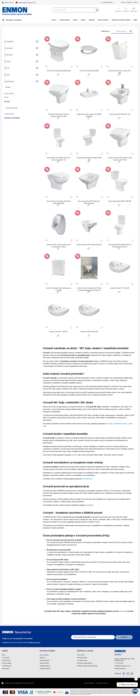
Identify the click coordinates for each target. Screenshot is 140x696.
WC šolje (108, 424)
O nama (123, 2)
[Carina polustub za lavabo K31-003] (120, 50)
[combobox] (73, 10)
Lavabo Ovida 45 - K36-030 (119, 288)
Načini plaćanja (44, 660)
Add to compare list (46, 66)
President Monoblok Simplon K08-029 (89, 159)
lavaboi (74, 455)
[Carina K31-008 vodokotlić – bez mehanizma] (58, 268)
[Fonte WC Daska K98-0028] (89, 50)
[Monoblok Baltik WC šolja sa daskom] (120, 224)
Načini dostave (44, 663)
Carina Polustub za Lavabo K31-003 (119, 72)
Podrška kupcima (45, 668)
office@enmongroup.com (122, 666)
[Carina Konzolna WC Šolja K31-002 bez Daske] (89, 181)
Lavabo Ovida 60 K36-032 (89, 332)
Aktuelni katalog (82, 657)
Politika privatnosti (34, 642)
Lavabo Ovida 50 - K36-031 (58, 332)
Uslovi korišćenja (89, 683)
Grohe (6, 97)
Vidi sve (7, 101)
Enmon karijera (6, 663)
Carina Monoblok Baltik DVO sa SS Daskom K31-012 (119, 246)
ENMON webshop (120, 668)
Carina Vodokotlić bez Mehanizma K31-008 (58, 289)
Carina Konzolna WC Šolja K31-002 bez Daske (89, 202)
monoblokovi (87, 479)
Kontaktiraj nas (6, 666)
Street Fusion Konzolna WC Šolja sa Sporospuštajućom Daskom (89, 289)
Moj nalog (118, 11)
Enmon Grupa (6, 660)
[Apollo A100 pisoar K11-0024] (58, 224)
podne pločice (9, 114)
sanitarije (89, 505)
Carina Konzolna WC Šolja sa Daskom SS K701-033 (58, 115)
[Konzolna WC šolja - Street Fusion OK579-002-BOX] (58, 181)
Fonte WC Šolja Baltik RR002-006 (59, 71)
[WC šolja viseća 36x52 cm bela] (89, 224)
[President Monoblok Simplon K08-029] (89, 137)
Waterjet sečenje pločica (84, 663)
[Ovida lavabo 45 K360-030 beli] (120, 268)
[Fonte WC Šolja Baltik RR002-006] (58, 50)
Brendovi (42, 657)
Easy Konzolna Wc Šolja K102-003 (89, 245)
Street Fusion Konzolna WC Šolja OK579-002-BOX (59, 202)
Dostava (135, 2)
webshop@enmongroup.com (27, 2)
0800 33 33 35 (9, 2)
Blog (3, 655)
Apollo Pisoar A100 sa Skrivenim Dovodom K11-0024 (59, 246)
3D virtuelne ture (82, 660)
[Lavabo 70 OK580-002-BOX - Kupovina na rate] (89, 94)
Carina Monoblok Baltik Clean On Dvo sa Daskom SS (58, 159)
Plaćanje (129, 2)
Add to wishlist (71, 66)
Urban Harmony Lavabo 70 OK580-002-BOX (89, 115)
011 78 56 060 (119, 663)
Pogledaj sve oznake (12, 118)
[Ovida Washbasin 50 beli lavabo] (58, 311)
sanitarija (122, 611)
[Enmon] (7, 632)
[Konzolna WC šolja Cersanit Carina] (120, 137)
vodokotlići (117, 424)
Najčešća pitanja (45, 666)
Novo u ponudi (44, 655)
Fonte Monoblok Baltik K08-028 (119, 201)
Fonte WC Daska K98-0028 (89, 71)
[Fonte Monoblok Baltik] (120, 181)
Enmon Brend (9, 94)
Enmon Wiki (80, 655)
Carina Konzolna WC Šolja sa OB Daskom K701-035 (120, 159)
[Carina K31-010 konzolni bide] (120, 94)
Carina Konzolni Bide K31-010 (119, 114)
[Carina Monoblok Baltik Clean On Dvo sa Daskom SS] (58, 137)
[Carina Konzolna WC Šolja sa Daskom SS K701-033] (58, 94)
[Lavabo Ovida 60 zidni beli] (89, 311)
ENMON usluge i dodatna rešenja (87, 666)
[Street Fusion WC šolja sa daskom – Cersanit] (89, 268)
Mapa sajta (5, 668)
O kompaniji (6, 657)
